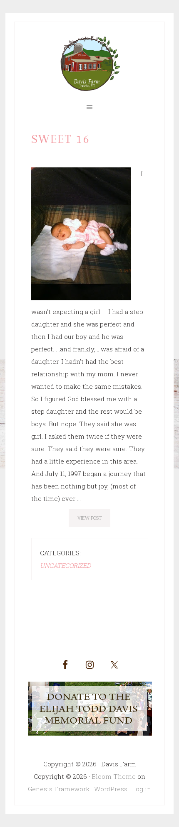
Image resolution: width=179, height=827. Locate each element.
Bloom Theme (114, 776)
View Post (89, 518)
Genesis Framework (59, 789)
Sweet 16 (60, 139)
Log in (141, 789)
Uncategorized (65, 565)
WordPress (110, 789)
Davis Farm (89, 63)
